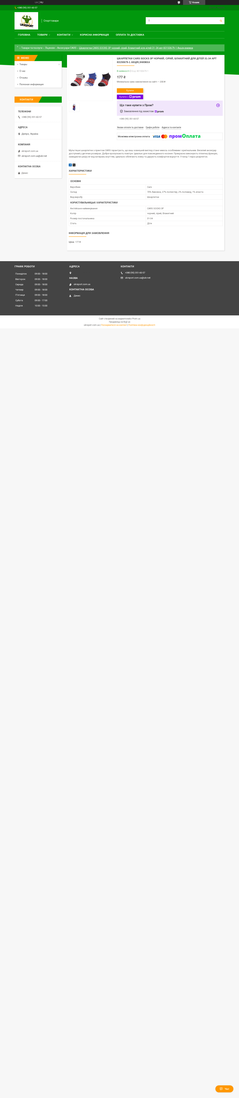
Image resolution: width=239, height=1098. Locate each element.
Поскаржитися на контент (114, 325)
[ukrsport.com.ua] (26, 20)
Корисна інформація (94, 34)
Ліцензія (50, 48)
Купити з (123, 96)
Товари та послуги (31, 48)
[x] (74, 165)
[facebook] (70, 165)
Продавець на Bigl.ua (119, 322)
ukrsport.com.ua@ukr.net (34, 156)
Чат (227, 1088)
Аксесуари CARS (66, 48)
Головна (24, 34)
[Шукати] (220, 20)
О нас (22, 71)
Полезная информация (31, 84)
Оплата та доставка (130, 34)
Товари (42, 34)
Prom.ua (136, 319)
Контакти (63, 34)
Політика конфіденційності (141, 325)
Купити (130, 90)
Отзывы (23, 77)
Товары (23, 64)
